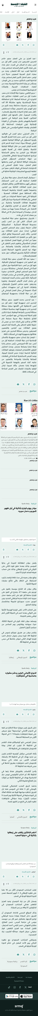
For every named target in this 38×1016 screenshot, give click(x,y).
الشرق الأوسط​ (25, 10)
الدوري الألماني (22, 815)
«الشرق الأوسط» (27, 543)
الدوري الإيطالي (22, 656)
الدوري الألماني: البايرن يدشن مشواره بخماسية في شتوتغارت (20, 673)
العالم (18, 10)
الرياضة (33, 502)
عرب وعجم (32, 432)
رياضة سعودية (25, 826)
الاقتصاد (7, 10)
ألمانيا (12, 815)
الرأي (13, 10)
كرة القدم (23, 960)
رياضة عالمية (26, 502)
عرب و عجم (23, 389)
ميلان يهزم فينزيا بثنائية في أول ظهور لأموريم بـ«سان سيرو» (20, 508)
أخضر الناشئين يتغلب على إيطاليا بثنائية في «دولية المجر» (21, 832)
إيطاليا (11, 656)
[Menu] (36, 4)
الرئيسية (34, 10)
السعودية (24, 964)
